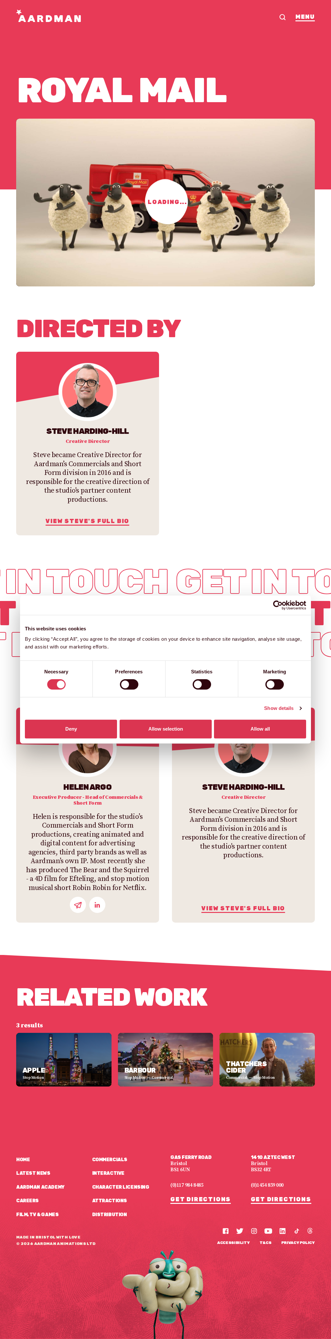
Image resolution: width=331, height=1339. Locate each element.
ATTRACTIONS (109, 1201)
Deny (71, 729)
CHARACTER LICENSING (120, 1187)
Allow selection (165, 729)
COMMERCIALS (109, 1159)
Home (23, 1159)
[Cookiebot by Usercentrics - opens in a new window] (278, 605)
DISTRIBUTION (109, 1214)
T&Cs (266, 1242)
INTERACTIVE (108, 1173)
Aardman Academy (40, 1187)
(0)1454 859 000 (267, 1185)
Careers (27, 1201)
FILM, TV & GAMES (37, 1214)
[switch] (129, 684)
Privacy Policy (298, 1242)
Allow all (260, 729)
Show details (279, 708)
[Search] (282, 17)
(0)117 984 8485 (186, 1185)
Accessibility (233, 1242)
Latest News (33, 1173)
